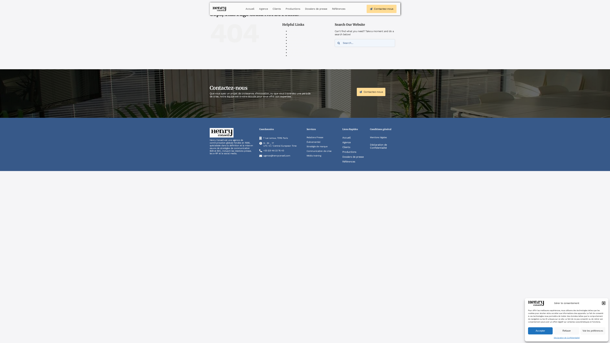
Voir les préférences (593, 330)
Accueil (293, 31)
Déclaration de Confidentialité (567, 338)
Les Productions (298, 43)
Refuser (567, 330)
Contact (293, 34)
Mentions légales (298, 46)
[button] (603, 303)
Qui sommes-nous (299, 55)
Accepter (540, 330)
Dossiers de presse (299, 40)
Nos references (297, 52)
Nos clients (295, 49)
